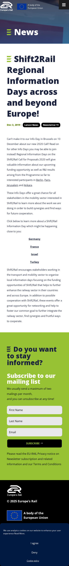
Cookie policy (33, 560)
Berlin (39, 180)
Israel (34, 254)
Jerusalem (12, 185)
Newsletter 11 (51, 125)
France (34, 246)
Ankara (28, 185)
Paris (47, 180)
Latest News (31, 125)
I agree (34, 543)
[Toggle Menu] (64, 4)
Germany (34, 239)
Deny (34, 552)
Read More (19, 533)
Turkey (34, 262)
